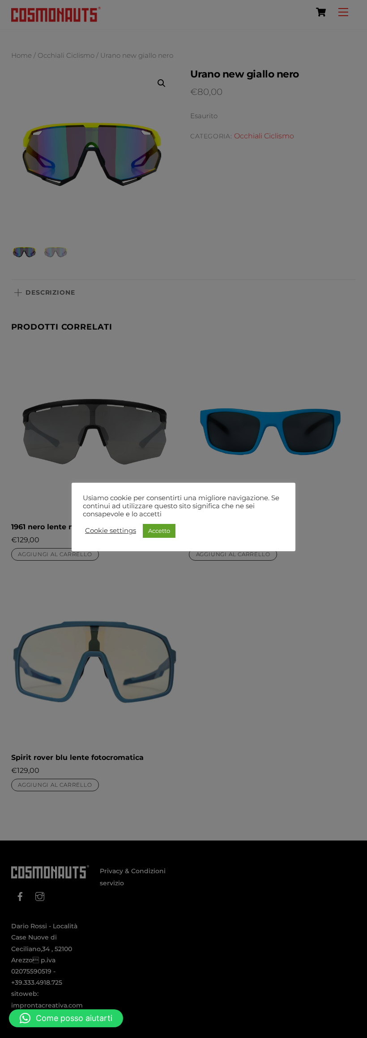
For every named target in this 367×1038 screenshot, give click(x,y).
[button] (66, 1018)
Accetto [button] (159, 530)
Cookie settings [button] (110, 531)
